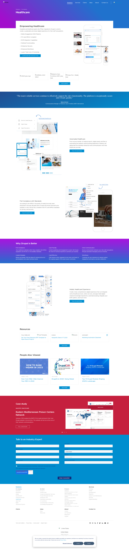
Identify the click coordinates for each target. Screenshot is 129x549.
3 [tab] (66, 432)
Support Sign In (44, 523)
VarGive (66, 499)
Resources (42, 512)
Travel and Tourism (20, 504)
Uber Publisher (68, 493)
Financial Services (20, 497)
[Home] (8, 2)
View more (64, 345)
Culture (66, 511)
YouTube (105, 523)
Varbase (66, 490)
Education (18, 492)
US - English (124, 2)
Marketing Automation (45, 499)
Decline (89, 543)
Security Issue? (36, 523)
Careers (66, 516)
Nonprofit (18, 490)
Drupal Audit (43, 492)
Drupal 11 (42, 490)
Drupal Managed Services (46, 495)
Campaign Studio (68, 502)
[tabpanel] (64, 415)
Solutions (69, 2)
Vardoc (66, 496)
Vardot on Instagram (92, 523)
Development (92, 492)
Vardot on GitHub (90, 523)
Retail (17, 502)
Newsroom (67, 514)
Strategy (91, 489)
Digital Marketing (93, 499)
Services (77, 2)
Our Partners (67, 512)
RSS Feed (95, 523)
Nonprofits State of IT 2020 (59, 337)
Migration (91, 494)
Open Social (67, 504)
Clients (85, 2)
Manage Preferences (67, 543)
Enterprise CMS (44, 497)
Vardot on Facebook (97, 523)
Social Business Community (47, 502)
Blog (41, 511)
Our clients (64, 83)
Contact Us (105, 2)
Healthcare (25, 408)
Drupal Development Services (47, 494)
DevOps (91, 497)
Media (17, 494)
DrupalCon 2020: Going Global (63, 379)
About (97, 2)
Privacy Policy (63, 540)
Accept (78, 543)
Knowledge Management (46, 504)
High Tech (18, 501)
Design (90, 490)
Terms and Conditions (20, 523)
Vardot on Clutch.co (111, 523)
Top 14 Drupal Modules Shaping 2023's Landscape (93, 380)
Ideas (90, 2)
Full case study (22, 426)
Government (19, 495)
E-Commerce (43, 501)
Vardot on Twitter (99, 523)
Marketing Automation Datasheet (91, 337)
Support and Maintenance (95, 495)
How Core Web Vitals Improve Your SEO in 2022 (32, 380)
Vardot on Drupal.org (108, 523)
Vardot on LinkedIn (102, 523)
